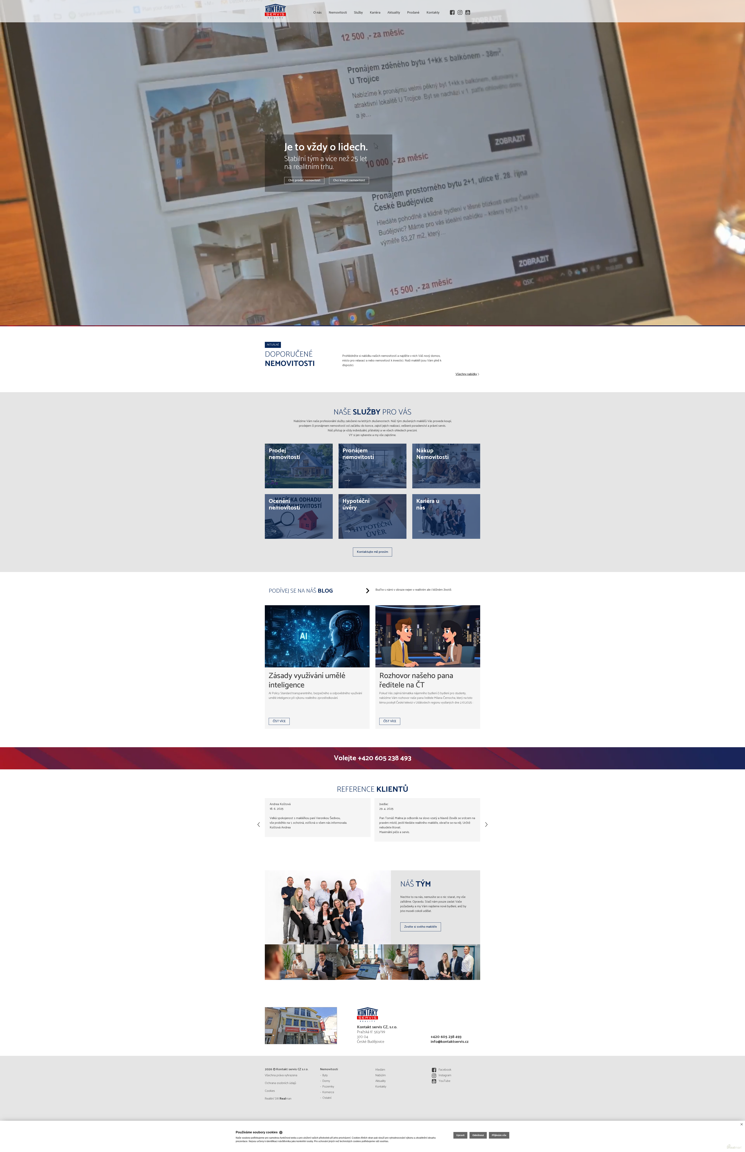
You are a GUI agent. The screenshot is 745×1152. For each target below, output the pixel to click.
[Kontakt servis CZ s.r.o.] (294, 10)
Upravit (460, 1135)
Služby (358, 35)
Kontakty (432, 35)
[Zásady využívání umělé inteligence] (317, 636)
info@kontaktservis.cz (450, 1042)
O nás (317, 35)
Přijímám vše (499, 1135)
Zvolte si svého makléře (420, 926)
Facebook (445, 1069)
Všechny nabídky (466, 374)
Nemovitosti (338, 35)
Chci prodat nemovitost (304, 180)
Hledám (380, 1069)
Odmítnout (478, 1135)
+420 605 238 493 (384, 758)
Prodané (413, 35)
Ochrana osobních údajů (280, 1083)
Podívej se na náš (301, 591)
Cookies (270, 1091)
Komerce (328, 1092)
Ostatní (326, 1098)
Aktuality (393, 35)
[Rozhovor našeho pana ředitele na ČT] (427, 636)
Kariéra (375, 35)
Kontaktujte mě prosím (372, 552)
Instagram (445, 1075)
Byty (325, 1075)
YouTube (444, 1081)
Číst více (279, 721)
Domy (326, 1081)
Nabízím (380, 1075)
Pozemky (328, 1086)
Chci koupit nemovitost (349, 180)
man (285, 1098)
